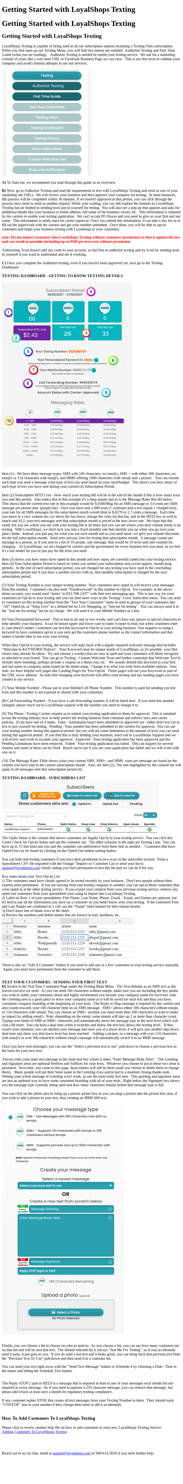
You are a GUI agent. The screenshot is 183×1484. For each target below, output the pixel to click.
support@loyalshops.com (21, 868)
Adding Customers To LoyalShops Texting (34, 1432)
